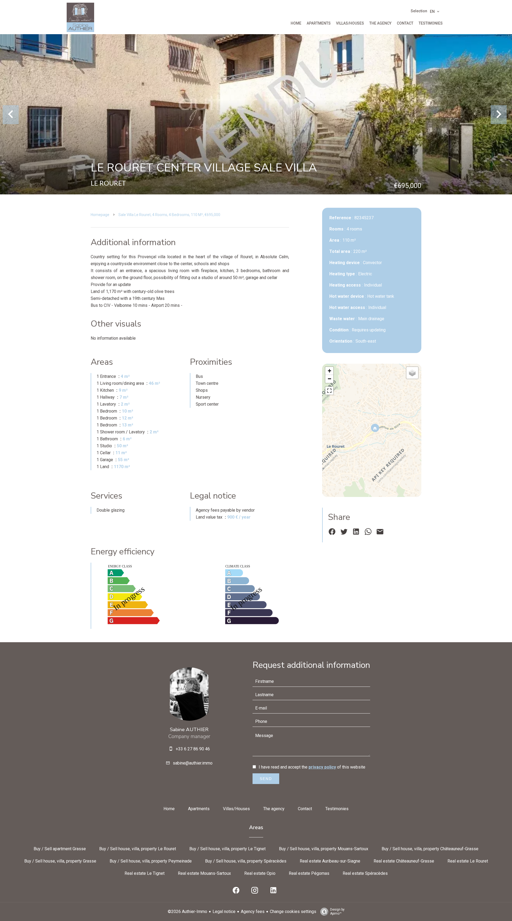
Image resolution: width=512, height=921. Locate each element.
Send (266, 779)
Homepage (100, 215)
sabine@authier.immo (193, 763)
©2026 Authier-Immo (187, 911)
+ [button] (329, 370)
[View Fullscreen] (329, 391)
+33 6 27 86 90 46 (193, 748)
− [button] (329, 378)
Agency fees (253, 911)
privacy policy (322, 767)
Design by (337, 911)
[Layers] (412, 373)
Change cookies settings (293, 911)
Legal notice (224, 911)
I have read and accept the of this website (312, 767)
